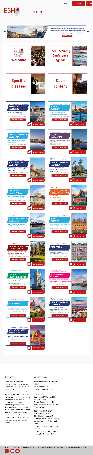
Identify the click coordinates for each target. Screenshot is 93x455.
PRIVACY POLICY (62, 447)
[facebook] (7, 451)
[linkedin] (17, 451)
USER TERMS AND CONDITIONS (45, 447)
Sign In (89, 3)
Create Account (79, 3)
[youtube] (12, 451)
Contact (67, 3)
